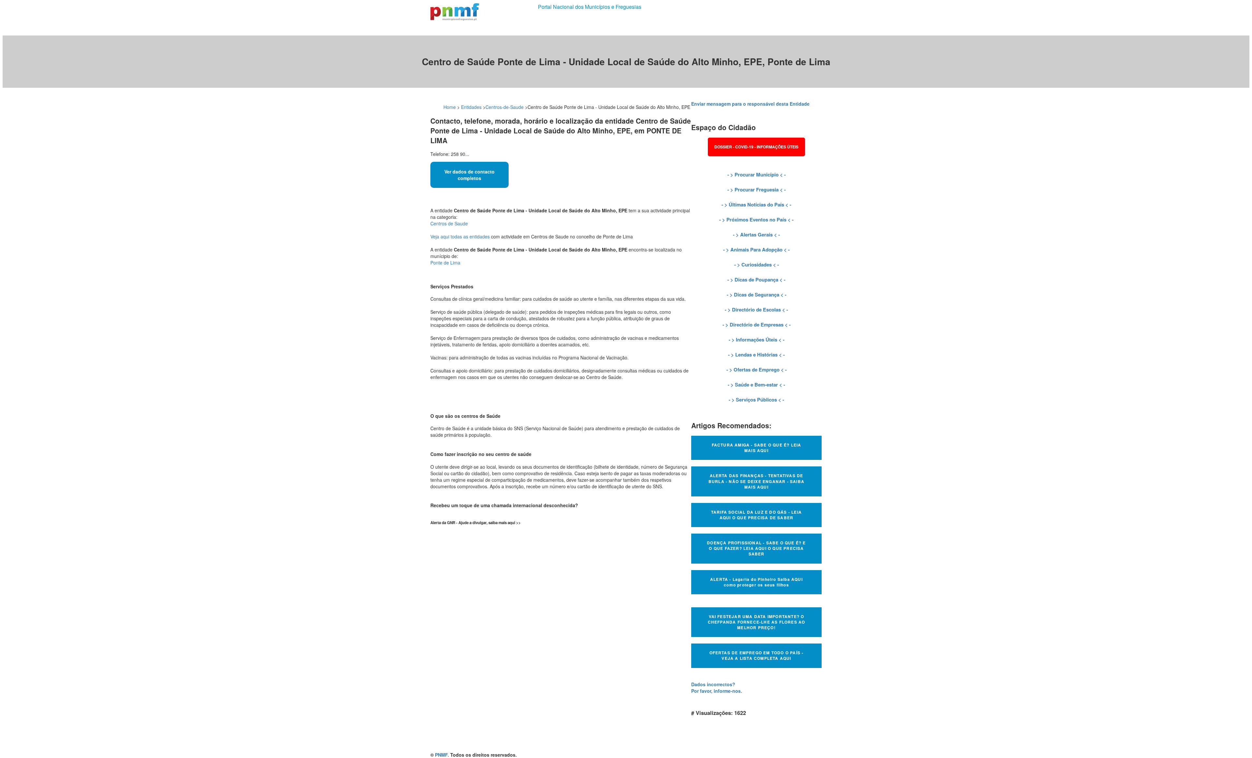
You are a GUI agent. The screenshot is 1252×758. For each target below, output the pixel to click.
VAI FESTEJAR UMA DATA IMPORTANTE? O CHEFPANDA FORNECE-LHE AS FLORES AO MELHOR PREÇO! (756, 622)
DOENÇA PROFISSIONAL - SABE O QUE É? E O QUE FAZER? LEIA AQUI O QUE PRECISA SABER (756, 548)
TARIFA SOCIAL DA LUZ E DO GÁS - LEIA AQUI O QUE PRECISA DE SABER (756, 515)
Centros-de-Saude (504, 107)
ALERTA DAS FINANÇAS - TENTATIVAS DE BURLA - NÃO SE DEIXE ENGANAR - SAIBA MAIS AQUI (756, 481)
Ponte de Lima (445, 262)
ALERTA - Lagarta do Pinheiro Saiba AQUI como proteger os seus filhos (756, 582)
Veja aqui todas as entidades (460, 236)
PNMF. (442, 754)
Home (449, 107)
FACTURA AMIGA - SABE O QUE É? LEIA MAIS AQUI (756, 447)
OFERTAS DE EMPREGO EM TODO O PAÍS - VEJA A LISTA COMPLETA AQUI (756, 655)
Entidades (471, 107)
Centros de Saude (449, 223)
